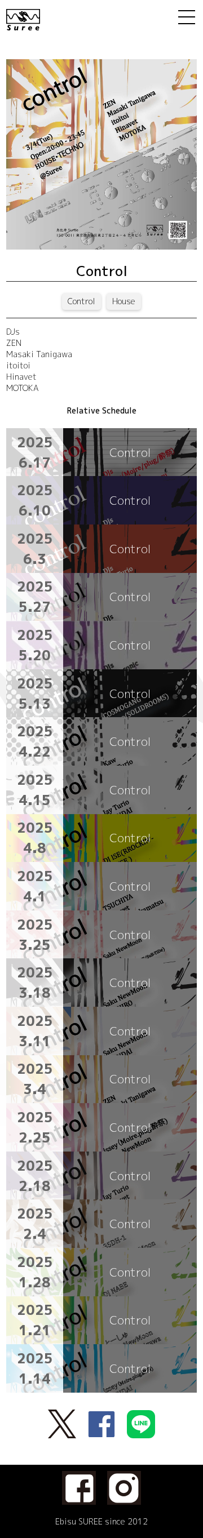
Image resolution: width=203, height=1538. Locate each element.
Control (81, 301)
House (123, 301)
